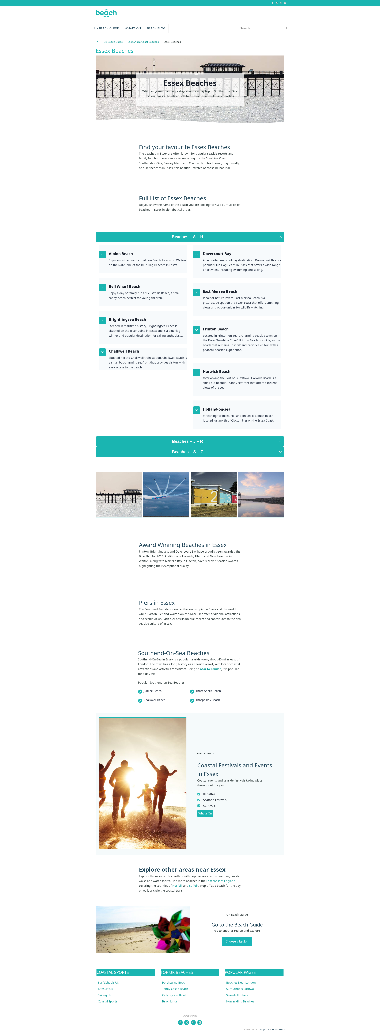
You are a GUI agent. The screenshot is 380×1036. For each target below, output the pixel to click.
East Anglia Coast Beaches (143, 41)
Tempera (263, 1029)
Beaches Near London (241, 983)
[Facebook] (273, 3)
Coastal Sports (107, 1001)
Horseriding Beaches (240, 1001)
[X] (277, 3)
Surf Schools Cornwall (240, 989)
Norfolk (177, 886)
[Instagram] (285, 3)
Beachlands (170, 1001)
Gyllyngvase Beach (174, 995)
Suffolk (193, 886)
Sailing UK (104, 995)
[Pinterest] (281, 3)
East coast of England (220, 881)
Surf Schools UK (108, 983)
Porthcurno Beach (174, 983)
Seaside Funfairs (237, 995)
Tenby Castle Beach (175, 989)
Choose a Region (237, 941)
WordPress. (279, 1029)
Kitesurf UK (105, 989)
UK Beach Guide (113, 41)
